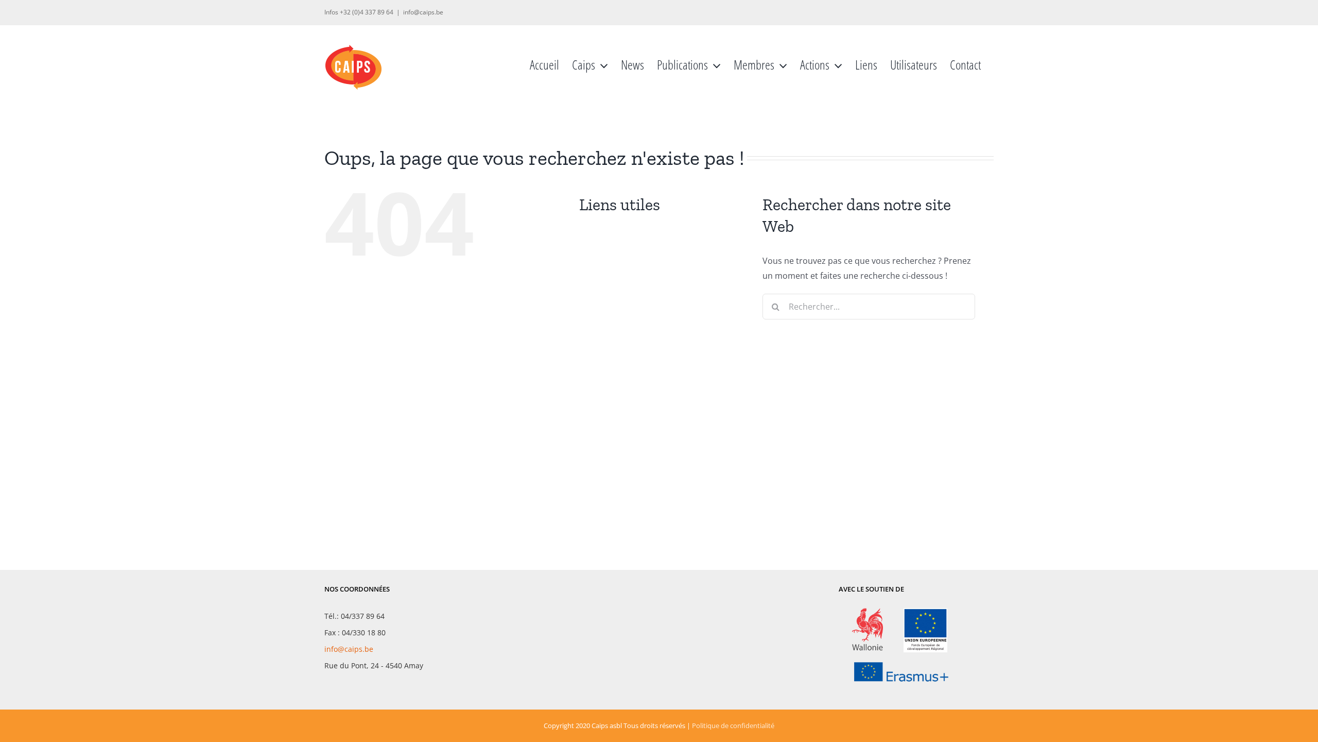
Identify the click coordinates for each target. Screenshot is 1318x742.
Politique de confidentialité (733, 725)
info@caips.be (423, 12)
